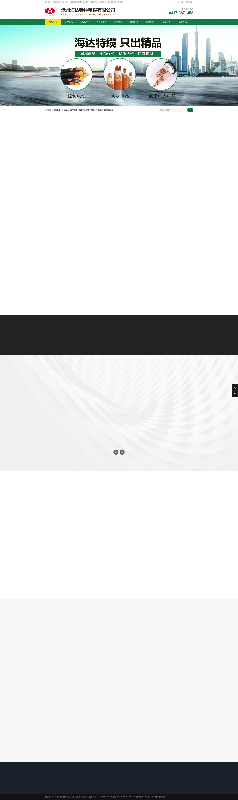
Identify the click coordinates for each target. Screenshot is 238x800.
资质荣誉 (135, 789)
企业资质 (150, 22)
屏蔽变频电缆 (123, 151)
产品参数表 (101, 22)
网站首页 (53, 22)
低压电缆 (103, 151)
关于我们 (69, 22)
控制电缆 (66, 151)
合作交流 (48, 798)
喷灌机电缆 (170, 151)
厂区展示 (100, 391)
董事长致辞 (48, 795)
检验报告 (135, 792)
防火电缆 (84, 151)
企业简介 (48, 789)
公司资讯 (118, 22)
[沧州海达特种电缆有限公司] (88, 11)
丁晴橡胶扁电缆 (147, 151)
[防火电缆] (68, 220)
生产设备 (119, 391)
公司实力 (134, 22)
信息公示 (166, 22)
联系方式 (183, 22)
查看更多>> (119, 297)
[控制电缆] (68, 175)
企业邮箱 (181, 2)
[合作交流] (72, 552)
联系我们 (189, 2)
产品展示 (85, 22)
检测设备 (137, 391)
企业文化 (48, 792)
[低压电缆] (68, 265)
